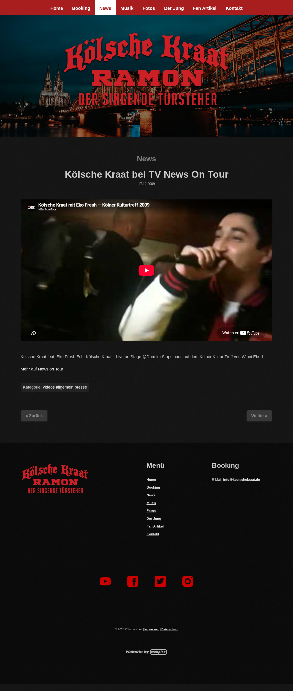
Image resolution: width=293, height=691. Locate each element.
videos (49, 387)
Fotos (149, 8)
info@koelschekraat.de (241, 480)
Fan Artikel (205, 8)
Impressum (151, 629)
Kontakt (234, 8)
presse (81, 387)
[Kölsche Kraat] (146, 68)
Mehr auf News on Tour (42, 369)
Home (56, 8)
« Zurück (34, 416)
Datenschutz (169, 629)
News (105, 8)
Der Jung (174, 8)
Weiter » (259, 416)
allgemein (64, 387)
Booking (81, 8)
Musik (126, 8)
